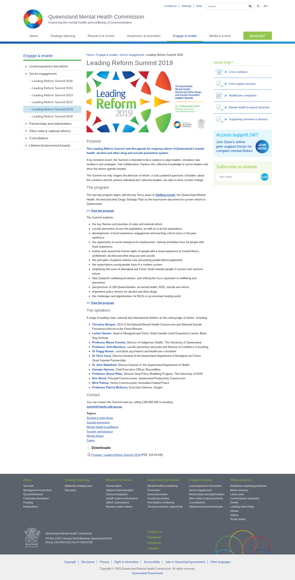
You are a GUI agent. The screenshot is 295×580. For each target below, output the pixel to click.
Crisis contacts (238, 72)
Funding (28, 502)
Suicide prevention (98, 422)
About (34, 36)
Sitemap (186, 6)
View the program (102, 210)
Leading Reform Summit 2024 (52, 88)
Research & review (101, 36)
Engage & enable (185, 36)
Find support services (242, 83)
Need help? (257, 36)
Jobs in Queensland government (185, 562)
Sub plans (70, 490)
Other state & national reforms (50, 131)
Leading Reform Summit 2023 (52, 95)
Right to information (126, 562)
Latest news (237, 494)
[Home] (35, 19)
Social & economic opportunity (165, 506)
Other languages (220, 562)
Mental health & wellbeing (102, 427)
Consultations (38, 138)
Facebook (154, 537)
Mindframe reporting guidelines (248, 485)
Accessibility (152, 562)
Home (90, 54)
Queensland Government (147, 573)
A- (259, 6)
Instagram (154, 542)
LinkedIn (153, 548)
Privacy (104, 562)
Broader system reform (119, 506)
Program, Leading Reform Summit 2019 (115, 455)
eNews (234, 511)
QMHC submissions (117, 502)
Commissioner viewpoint (244, 498)
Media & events (220, 36)
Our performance (33, 494)
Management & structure (37, 490)
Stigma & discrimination (119, 490)
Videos (234, 515)
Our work (28, 485)
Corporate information (36, 498)
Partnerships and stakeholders (50, 123)
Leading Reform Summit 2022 (52, 102)
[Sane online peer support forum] (262, 146)
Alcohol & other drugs (100, 418)
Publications (30, 506)
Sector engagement (132, 54)
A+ (265, 6)
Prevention (154, 490)
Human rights (114, 485)
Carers (91, 440)
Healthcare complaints (243, 95)
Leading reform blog (242, 506)
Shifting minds (165, 195)
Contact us (170, 6)
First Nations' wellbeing (161, 502)
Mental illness (95, 435)
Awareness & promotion (144, 36)
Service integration (117, 494)
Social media (237, 519)
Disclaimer (88, 562)
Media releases (239, 490)
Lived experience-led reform (48, 66)
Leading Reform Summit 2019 (52, 109)
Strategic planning (62, 36)
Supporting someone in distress (248, 119)
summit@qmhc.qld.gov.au (104, 406)
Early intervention (158, 494)
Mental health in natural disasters (249, 107)
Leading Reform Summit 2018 (52, 116)
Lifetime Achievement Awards (50, 145)
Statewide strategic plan (78, 485)
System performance (100, 431)
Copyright (70, 562)
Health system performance (122, 498)
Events (234, 502)
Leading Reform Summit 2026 (52, 81)
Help (199, 6)
